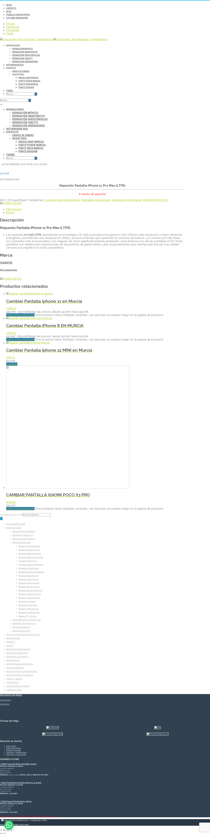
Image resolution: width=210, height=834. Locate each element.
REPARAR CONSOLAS (22, 535)
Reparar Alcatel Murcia (29, 612)
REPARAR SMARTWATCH (24, 623)
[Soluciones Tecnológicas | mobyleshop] (53, 39)
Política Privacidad (13, 750)
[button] (9, 825)
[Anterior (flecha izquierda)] (1, 833)
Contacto (11, 8)
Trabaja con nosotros (18, 15)
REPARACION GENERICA (23, 531)
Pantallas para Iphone (95, 200)
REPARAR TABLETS (21, 627)
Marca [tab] (10, 212)
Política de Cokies (13, 748)
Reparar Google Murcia (29, 550)
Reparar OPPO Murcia (28, 609)
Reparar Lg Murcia (26, 601)
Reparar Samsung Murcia (30, 590)
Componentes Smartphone (62, 200)
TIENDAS (10, 642)
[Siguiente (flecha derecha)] (4, 833)
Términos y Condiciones (16, 754)
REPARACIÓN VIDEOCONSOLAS (26, 55)
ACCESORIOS (12, 682)
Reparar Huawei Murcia (29, 598)
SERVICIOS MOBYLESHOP (18, 649)
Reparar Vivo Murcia (27, 605)
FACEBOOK (4, 704)
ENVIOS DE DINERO (20, 71)
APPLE (10, 357)
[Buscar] (1, 518)
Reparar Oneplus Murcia (29, 594)
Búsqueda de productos (11, 515)
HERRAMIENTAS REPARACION (26, 620)
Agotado (11, 364)
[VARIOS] (11, 203)
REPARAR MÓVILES (155, 200)
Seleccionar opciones (20, 315)
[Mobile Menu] (1, 104)
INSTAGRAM (5, 700)
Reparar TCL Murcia (27, 616)
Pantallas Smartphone (126, 200)
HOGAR (9, 645)
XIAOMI (11, 502)
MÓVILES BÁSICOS (15, 668)
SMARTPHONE (13, 660)
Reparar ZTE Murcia (27, 561)
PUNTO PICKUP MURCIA (29, 81)
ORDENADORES (14, 690)
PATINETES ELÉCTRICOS (17, 657)
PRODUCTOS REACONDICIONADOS (23, 634)
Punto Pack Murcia (28, 84)
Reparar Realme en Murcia (30, 557)
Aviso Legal (11, 746)
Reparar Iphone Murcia (28, 583)
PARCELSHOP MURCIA (28, 78)
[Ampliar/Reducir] (1, 830)
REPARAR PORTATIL (21, 631)
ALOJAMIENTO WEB (15, 524)
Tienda (9, 90)
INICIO (9, 5)
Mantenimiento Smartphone (31, 572)
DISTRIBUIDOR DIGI (15, 65)
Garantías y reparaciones (16, 752)
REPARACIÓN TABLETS (22, 58)
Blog (8, 11)
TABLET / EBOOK (14, 679)
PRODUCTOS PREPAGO (17, 653)
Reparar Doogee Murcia (29, 546)
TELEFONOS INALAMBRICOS (19, 675)
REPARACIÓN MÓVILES (22, 49)
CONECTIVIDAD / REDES (18, 686)
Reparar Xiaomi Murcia (28, 587)
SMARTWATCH (13, 638)
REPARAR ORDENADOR (23, 539)
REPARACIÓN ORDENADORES (25, 61)
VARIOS (11, 308)
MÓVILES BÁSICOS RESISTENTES (21, 671)
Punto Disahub (26, 87)
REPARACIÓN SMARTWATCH (25, 52)
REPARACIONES (13, 528)
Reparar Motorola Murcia (29, 553)
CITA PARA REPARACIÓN (17, 18)
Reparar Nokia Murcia (28, 576)
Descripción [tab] (14, 209)
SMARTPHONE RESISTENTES (19, 664)
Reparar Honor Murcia (28, 579)
